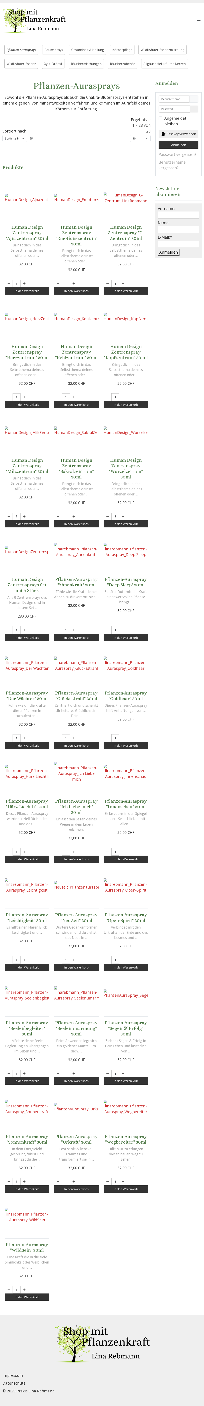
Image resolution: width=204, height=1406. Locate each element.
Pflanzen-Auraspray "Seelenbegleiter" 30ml (27, 1028)
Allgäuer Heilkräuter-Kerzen (164, 64)
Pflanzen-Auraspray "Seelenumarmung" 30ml (76, 1028)
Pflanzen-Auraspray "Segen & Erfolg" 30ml (126, 1028)
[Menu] (199, 21)
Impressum (12, 1375)
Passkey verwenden (181, 134)
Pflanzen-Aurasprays (21, 50)
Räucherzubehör (122, 64)
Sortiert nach (14, 131)
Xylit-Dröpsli (53, 64)
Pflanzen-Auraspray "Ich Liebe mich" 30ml (76, 806)
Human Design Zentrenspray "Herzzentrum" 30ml (27, 352)
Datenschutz (13, 1383)
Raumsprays (53, 50)
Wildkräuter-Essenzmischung (162, 50)
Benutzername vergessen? (172, 165)
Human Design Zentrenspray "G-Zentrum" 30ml (126, 232)
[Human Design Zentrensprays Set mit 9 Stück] (27, 550)
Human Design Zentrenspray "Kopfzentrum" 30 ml (126, 352)
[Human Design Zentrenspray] (27, 198)
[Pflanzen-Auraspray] (76, 550)
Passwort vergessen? (177, 154)
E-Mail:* (165, 237)
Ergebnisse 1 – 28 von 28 (141, 125)
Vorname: (166, 208)
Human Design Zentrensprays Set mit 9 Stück (27, 585)
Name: (164, 222)
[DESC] (31, 138)
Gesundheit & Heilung (87, 50)
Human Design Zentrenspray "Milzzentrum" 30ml (27, 465)
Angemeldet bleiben (175, 121)
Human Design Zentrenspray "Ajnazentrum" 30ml (27, 232)
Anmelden (178, 145)
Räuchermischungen (86, 64)
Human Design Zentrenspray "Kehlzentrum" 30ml (76, 352)
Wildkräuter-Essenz (21, 64)
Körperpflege (122, 50)
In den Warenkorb (27, 291)
